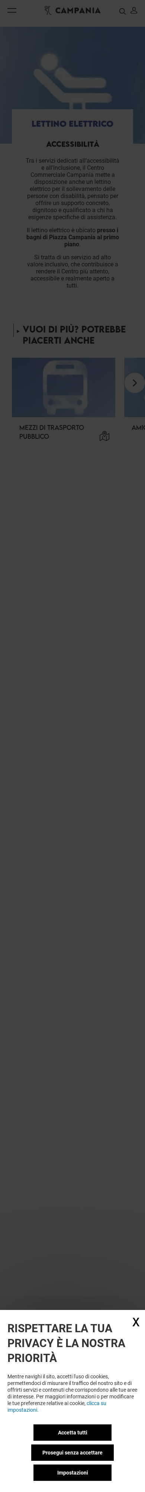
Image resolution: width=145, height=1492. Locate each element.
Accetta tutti (72, 1433)
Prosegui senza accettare (72, 1453)
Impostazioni (72, 1473)
